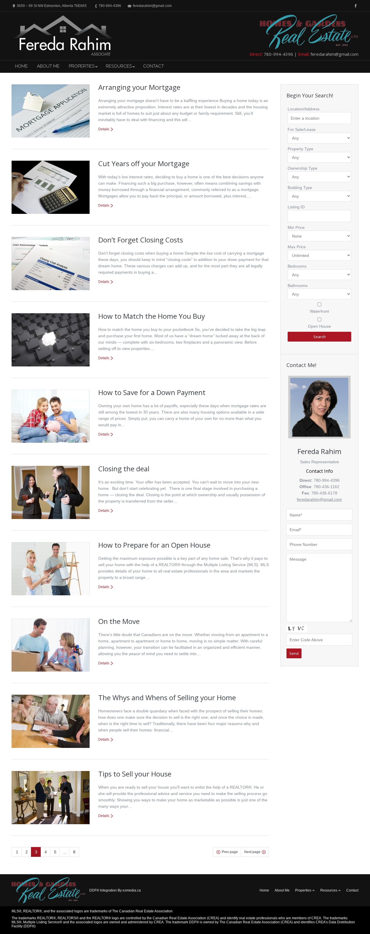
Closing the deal (123, 468)
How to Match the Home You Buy (151, 316)
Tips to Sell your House (134, 774)
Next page (252, 852)
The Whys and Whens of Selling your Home (167, 697)
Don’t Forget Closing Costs (140, 239)
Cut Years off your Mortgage (143, 163)
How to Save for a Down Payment (152, 392)
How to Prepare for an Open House (154, 545)
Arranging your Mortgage (139, 87)
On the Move (119, 621)
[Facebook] (355, 6)
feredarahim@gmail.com (334, 54)
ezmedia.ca (132, 890)
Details (103, 129)
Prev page (230, 852)
